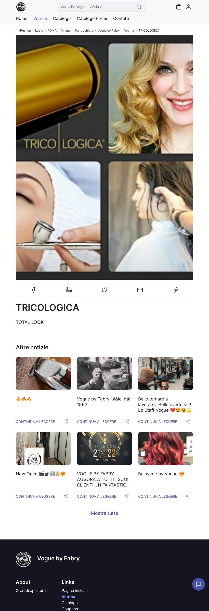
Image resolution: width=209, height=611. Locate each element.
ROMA (52, 30)
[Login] (188, 7)
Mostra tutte (104, 513)
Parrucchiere (84, 30)
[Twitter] (104, 292)
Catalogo (62, 18)
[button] (66, 422)
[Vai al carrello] (179, 7)
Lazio (39, 30)
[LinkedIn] (69, 292)
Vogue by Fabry (109, 30)
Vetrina (129, 30)
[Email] (139, 292)
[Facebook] (33, 292)
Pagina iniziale (75, 590)
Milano (66, 30)
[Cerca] (139, 7)
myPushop (23, 30)
